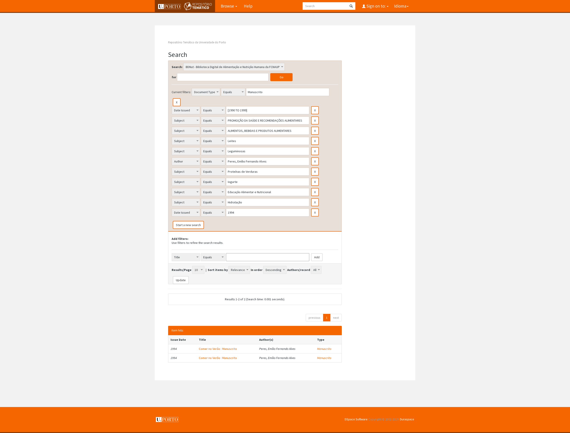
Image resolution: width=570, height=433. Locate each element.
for (174, 77)
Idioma (400, 6)
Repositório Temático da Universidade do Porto (197, 42)
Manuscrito (324, 349)
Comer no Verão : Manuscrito (218, 349)
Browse (228, 6)
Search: (177, 67)
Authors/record (298, 270)
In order (257, 270)
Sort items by (218, 270)
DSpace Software (356, 419)
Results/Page (181, 270)
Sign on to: (376, 6)
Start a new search (188, 225)
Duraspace (407, 419)
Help (248, 6)
